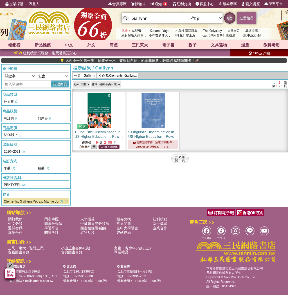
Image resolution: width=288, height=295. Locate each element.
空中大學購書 (127, 227)
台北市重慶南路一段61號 (134, 271)
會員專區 (119, 3)
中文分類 (15, 223)
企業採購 (16, 3)
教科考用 (271, 45)
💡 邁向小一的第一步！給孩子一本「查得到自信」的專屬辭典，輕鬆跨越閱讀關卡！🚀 (122, 60)
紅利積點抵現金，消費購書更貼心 (45, 52)
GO (229, 18)
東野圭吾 (233, 30)
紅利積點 (160, 218)
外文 (91, 45)
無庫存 (86, 147)
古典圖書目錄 (72, 252)
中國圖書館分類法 (94, 223)
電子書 (168, 45)
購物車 (140, 3)
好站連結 (124, 232)
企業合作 (160, 227)
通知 (160, 3)
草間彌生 (138, 30)
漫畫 (245, 45)
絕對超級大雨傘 (133, 35)
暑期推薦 (251, 30)
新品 (43, 45)
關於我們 (15, 218)
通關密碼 (15, 227)
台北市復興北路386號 (24, 271)
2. (152, 138)
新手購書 (160, 223)
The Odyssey (212, 30)
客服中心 (207, 3)
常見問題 (124, 223)
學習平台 (275, 3)
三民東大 (140, 45)
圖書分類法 (53, 223)
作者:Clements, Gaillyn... (119, 75)
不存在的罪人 (158, 35)
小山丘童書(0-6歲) (75, 247)
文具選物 (219, 45)
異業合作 (15, 232)
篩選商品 (60, 84)
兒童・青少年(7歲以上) (132, 247)
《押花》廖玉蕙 (184, 35)
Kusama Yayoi (160, 30)
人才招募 (87, 218)
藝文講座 (252, 3)
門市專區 (51, 218)
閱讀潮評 (51, 232)
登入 (35, 3)
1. (98, 138)
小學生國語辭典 (187, 30)
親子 (193, 45)
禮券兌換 (124, 218)
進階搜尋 (246, 17)
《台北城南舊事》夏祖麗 (218, 35)
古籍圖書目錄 (18, 252)
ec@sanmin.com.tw (39, 280)
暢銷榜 (14, 45)
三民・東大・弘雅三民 (26, 247)
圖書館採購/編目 (93, 227)
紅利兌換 (184, 3)
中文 (69, 45)
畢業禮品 (121, 252)
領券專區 (230, 3)
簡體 (114, 45)
